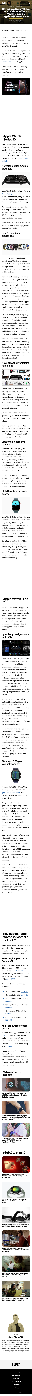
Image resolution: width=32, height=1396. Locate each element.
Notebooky (16, 1385)
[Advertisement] (16, 114)
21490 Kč (8, 1020)
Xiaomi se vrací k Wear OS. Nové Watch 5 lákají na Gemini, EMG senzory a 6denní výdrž (14, 1200)
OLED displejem (8, 194)
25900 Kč (8, 1046)
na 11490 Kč (18, 971)
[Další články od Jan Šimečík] (16, 1323)
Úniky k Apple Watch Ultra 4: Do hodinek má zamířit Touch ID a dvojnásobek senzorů (15, 1225)
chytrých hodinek (8, 62)
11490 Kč (24, 991)
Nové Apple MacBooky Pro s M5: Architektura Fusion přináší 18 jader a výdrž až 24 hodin (15, 1249)
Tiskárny (16, 1378)
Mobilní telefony (16, 1372)
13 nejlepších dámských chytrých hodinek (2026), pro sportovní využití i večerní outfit (16, 1118)
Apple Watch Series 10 (8, 30)
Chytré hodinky (18, 6)
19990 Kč (8, 1014)
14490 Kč (8, 1001)
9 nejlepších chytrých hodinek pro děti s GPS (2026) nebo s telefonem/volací (15, 1140)
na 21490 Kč (10, 979)
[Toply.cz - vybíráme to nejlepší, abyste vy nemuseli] (5, 2)
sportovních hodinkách (11, 792)
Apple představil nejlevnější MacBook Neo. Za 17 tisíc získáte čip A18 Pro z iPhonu (15, 1299)
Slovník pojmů (16, 1388)
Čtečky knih (16, 1375)
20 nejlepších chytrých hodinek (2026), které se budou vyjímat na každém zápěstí (14, 1095)
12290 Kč (24, 995)
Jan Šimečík (17, 21)
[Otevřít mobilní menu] (29, 3)
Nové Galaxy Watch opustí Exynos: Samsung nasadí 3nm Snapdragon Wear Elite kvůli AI (14, 1175)
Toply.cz (12, 6)
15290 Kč (8, 1007)
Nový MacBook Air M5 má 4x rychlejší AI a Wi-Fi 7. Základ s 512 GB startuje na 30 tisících (15, 1274)
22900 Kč (5, 1035)
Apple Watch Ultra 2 (21, 30)
